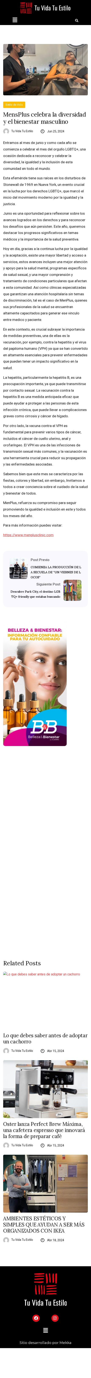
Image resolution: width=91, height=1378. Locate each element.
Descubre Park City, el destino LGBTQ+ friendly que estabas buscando (35, 594)
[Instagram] (55, 1318)
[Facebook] (36, 1318)
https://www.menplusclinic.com (28, 535)
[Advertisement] (45, 801)
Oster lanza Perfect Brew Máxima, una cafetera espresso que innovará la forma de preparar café (44, 1130)
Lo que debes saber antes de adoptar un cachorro (45, 1039)
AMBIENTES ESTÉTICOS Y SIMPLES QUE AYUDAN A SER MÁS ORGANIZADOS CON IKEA (43, 1225)
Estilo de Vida (14, 104)
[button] (15, 20)
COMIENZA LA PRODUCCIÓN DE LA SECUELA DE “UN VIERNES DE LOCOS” (56, 572)
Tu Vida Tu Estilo (22, 131)
